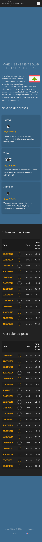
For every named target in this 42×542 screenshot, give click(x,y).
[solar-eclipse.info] (13, 3)
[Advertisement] (21, 31)
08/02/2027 (10, 132)
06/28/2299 (10, 165)
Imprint (31, 529)
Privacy (16, 533)
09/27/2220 (10, 198)
